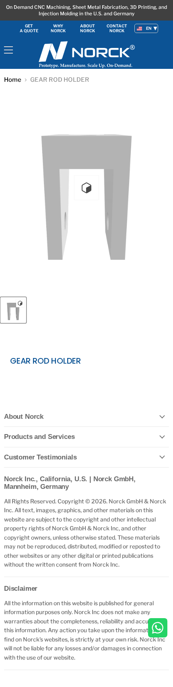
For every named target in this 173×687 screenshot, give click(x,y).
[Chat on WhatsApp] (157, 628)
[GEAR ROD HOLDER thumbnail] (13, 310)
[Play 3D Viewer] (86, 188)
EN (149, 28)
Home (12, 80)
